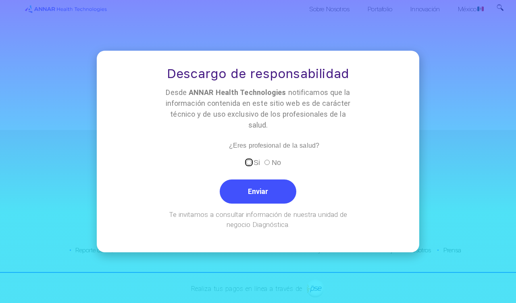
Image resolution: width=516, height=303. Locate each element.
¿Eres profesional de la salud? (274, 145)
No (276, 163)
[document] (258, 151)
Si (257, 163)
